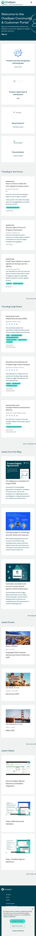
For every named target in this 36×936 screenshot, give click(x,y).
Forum (7, 897)
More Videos (30, 874)
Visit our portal (18, 156)
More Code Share (29, 444)
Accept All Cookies (17, 921)
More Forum (30, 299)
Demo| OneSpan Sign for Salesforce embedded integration (15, 783)
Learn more (18, 67)
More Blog (31, 615)
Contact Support (10, 903)
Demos (8, 900)
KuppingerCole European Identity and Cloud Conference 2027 (18, 655)
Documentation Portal (11, 906)
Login (18, 98)
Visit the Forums (18, 127)
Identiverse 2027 (12, 694)
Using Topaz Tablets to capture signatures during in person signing (18, 263)
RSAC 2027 (10, 731)
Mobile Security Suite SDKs (16, 319)
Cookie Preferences (18, 930)
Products (8, 894)
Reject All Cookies (17, 926)
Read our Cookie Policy (9, 916)
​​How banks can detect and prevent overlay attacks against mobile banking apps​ (17, 586)
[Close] (32, 909)
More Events (30, 744)
